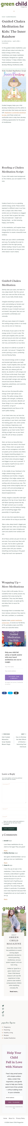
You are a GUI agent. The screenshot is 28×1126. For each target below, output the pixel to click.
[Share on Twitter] (10, 693)
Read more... (14, 991)
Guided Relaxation (11, 16)
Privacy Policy (20, 1118)
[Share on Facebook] (4, 693)
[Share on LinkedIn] (22, 693)
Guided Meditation (10, 1038)
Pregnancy (7, 1027)
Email (5, 816)
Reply (5, 850)
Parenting (7, 1030)
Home (3, 16)
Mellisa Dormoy (7, 41)
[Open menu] (14, 11)
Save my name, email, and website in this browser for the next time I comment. (14, 823)
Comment (6, 784)
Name (5, 809)
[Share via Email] (16, 693)
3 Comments (5, 43)
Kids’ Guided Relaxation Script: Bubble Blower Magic (6, 739)
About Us (11, 1118)
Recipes (6, 1035)
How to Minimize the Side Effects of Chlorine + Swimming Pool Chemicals (21, 740)
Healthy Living (8, 1032)
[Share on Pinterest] (4, 695)
